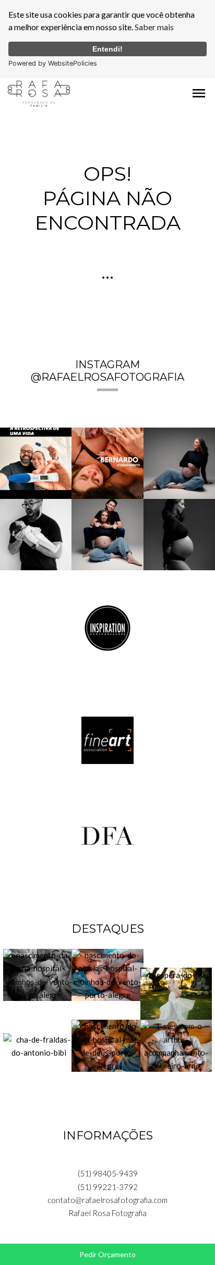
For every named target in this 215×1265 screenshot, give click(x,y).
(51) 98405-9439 (108, 1173)
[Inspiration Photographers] (107, 627)
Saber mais (154, 27)
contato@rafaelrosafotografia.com (107, 1200)
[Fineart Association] (107, 739)
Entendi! (107, 49)
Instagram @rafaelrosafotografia (107, 370)
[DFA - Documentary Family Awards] (107, 834)
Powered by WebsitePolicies (52, 63)
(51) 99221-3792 (108, 1187)
